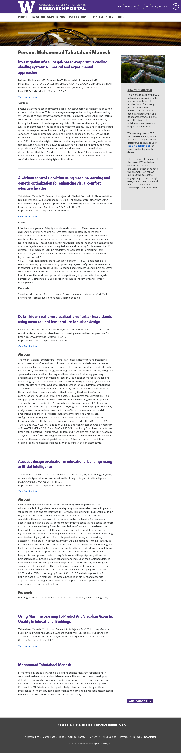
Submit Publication (138, 701)
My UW (93, 736)
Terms (136, 736)
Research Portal (56, 7)
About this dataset (139, 90)
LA (141, 6)
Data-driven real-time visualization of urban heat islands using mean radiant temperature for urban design (65, 319)
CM (134, 6)
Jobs (61, 736)
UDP (153, 6)
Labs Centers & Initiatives (48, 17)
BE (119, 6)
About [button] (122, 17)
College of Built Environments (91, 725)
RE (147, 6)
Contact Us (49, 736)
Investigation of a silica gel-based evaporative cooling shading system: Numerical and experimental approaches (62, 67)
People (22, 17)
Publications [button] (77, 17)
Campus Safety (76, 736)
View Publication (27, 346)
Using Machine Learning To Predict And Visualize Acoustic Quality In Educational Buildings (65, 619)
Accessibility (32, 736)
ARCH (127, 6)
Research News (103, 17)
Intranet (163, 6)
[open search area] (176, 6)
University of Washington (27, 6)
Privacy (124, 736)
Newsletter (150, 736)
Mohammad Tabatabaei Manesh (44, 664)
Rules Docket (109, 736)
